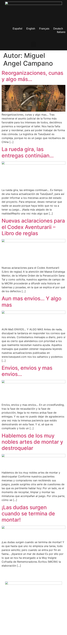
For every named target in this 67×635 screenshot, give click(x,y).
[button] (33, 44)
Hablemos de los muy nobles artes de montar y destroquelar (32, 441)
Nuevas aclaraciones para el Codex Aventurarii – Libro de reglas (33, 227)
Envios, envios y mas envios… (27, 371)
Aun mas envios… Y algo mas (31, 301)
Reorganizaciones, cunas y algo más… (32, 76)
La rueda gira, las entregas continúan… (28, 152)
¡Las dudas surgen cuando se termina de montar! (28, 513)
